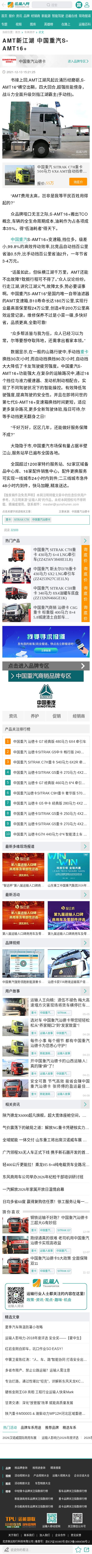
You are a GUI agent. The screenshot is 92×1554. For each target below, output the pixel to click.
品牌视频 (12, 942)
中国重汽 (19, 239)
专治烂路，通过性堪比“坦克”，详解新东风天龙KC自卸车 (46, 1381)
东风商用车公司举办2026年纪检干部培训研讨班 (43, 1177)
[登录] (86, 4)
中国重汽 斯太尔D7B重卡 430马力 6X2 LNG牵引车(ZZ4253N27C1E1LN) (54, 574)
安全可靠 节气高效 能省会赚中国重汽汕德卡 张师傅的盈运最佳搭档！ (60, 1084)
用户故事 (12, 990)
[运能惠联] (20, 1519)
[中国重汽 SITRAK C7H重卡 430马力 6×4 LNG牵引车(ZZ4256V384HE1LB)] (16, 554)
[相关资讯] (85, 1104)
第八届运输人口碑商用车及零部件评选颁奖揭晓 (23, 933)
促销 (57, 716)
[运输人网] (19, 5)
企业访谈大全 (81, 1475)
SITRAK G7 (64, 1230)
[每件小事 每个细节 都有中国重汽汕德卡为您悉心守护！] (15, 1048)
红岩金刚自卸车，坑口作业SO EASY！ (35, 1349)
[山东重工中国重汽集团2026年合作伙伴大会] (69, 867)
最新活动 (12, 894)
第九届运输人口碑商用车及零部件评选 (69, 933)
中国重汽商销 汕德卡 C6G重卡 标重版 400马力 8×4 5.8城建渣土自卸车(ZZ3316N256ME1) (55, 613)
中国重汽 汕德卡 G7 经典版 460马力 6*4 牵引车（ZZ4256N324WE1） (50, 783)
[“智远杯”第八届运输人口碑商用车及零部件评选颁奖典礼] (23, 867)
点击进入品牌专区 (28, 666)
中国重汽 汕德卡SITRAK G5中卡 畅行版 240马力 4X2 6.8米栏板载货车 (50, 752)
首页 (17, 32)
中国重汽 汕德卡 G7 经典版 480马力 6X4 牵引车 (49, 741)
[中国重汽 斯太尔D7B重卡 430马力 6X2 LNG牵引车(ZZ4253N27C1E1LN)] (16, 574)
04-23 (86, 1055)
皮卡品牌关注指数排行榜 (73, 1506)
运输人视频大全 (61, 1475)
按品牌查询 (21, 1467)
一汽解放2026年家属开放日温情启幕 (33, 1189)
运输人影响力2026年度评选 (60, 1438)
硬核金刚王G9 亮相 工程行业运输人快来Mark (39, 1392)
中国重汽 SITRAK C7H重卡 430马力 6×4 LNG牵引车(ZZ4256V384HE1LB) (54, 555)
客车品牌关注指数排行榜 (73, 1491)
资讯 (13, 716)
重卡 (84, 351)
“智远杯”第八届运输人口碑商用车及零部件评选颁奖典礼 (23, 885)
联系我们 (29, 1535)
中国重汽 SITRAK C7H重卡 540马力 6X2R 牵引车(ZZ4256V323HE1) (50, 762)
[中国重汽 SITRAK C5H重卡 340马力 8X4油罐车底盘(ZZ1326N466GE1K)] (16, 593)
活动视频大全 (22, 1475)
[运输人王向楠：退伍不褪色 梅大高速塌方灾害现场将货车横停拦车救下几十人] (15, 1007)
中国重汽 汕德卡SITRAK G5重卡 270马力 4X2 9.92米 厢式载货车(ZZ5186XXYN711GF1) (50, 824)
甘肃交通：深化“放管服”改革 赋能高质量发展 (39, 1403)
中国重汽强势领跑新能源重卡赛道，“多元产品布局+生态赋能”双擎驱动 (23, 982)
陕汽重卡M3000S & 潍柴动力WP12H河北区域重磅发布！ (46, 1413)
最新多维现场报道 (19, 846)
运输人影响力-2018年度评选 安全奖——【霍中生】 (44, 1338)
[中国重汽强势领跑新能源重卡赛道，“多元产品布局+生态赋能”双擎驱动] (23, 963)
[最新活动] (85, 894)
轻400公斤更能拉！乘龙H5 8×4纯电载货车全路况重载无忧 (46, 1165)
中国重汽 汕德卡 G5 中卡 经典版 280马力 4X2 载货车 (50, 803)
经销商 (79, 716)
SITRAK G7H (64, 1012)
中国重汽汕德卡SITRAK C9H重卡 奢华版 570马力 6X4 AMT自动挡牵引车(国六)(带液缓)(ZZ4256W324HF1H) (50, 793)
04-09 (86, 1096)
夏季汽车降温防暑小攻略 (24, 1327)
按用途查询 (39, 1467)
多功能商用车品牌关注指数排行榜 (34, 1506)
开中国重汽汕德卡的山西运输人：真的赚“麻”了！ (60, 1063)
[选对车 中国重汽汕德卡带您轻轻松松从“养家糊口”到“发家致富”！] (15, 1027)
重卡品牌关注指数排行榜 (73, 1498)
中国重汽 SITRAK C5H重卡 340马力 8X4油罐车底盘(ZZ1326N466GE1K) (56, 593)
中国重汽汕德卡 (41, 519)
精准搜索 (55, 1467)
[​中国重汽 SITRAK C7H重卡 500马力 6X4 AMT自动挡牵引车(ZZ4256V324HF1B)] (20, 175)
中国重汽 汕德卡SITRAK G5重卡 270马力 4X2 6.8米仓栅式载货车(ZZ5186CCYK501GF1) (50, 772)
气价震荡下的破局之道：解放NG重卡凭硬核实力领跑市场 (46, 1128)
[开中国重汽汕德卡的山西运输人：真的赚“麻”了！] (15, 1068)
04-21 (86, 1075)
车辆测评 (29, 32)
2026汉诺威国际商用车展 (19, 1438)
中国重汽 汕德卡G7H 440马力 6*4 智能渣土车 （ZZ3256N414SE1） (50, 834)
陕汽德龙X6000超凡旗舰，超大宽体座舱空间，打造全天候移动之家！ (46, 1115)
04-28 (86, 1034)
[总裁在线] (13, 1525)
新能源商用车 (47, 1053)
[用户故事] (85, 990)
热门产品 (12, 540)
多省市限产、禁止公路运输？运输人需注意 (37, 1370)
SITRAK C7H (21, 519)
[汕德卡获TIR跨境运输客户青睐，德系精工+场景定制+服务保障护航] (69, 963)
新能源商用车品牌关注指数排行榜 (34, 1498)
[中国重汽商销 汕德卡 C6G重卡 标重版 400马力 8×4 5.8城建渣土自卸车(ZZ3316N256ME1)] (16, 612)
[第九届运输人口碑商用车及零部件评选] (69, 915)
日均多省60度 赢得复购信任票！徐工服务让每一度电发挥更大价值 (46, 1202)
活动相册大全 (22, 1483)
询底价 (78, 182)
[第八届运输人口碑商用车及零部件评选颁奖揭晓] (23, 915)
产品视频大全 (41, 1475)
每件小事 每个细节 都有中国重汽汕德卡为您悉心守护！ (60, 1043)
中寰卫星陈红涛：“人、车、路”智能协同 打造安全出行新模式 (46, 1359)
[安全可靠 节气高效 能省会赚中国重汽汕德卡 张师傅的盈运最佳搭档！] (15, 1088)
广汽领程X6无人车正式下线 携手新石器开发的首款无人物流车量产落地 (46, 1152)
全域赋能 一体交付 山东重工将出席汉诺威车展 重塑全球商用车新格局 (46, 1140)
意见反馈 (76, 1535)
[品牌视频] (85, 942)
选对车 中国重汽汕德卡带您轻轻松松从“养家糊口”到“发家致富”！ (60, 1023)
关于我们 (13, 1535)
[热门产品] (85, 540)
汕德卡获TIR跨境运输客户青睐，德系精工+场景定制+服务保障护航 (69, 982)
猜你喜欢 (11, 1211)
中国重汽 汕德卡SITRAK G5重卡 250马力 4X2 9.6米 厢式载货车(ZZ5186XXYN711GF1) (50, 814)
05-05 (86, 1014)
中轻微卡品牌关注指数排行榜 (31, 1491)
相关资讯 (12, 1104)
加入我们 (45, 1535)
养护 (35, 716)
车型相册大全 (42, 1483)
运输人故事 (46, 1033)
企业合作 (60, 1535)
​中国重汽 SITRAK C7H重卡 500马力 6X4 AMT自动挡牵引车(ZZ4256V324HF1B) (62, 169)
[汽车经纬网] (29, 1525)
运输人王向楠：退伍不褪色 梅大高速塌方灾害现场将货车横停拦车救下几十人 (60, 1003)
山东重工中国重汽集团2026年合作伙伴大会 (69, 885)
